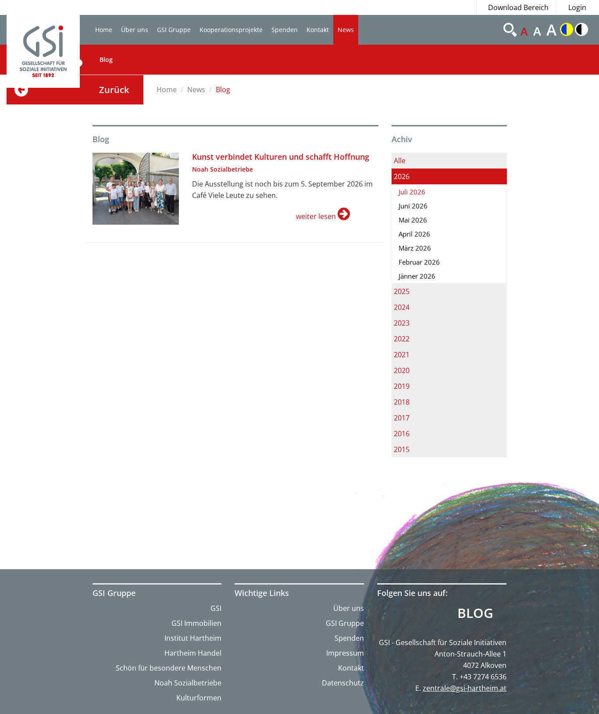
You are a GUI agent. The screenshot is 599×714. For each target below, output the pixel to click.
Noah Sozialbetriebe (187, 683)
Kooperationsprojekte (231, 29)
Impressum (345, 653)
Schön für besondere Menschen (168, 668)
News (346, 29)
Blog (106, 59)
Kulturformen (198, 698)
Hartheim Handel (192, 653)
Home (103, 29)
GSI (215, 608)
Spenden (284, 29)
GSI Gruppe (174, 29)
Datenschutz (343, 683)
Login (577, 7)
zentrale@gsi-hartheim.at (464, 688)
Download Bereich (518, 7)
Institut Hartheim (192, 638)
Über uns (134, 29)
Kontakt (318, 29)
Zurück (114, 90)
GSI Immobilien (196, 623)
